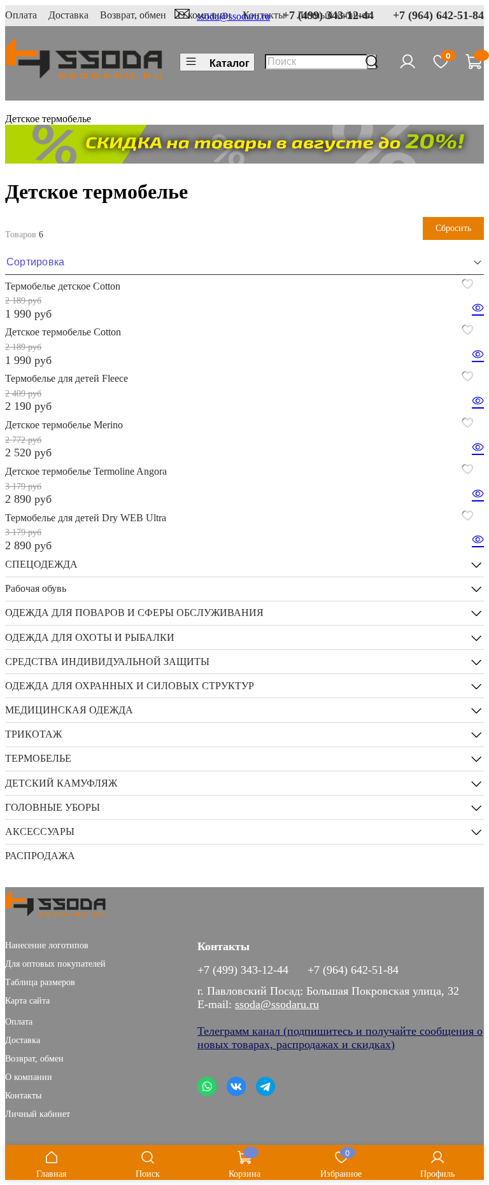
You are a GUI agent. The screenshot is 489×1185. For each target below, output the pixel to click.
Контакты (23, 1095)
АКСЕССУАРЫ (39, 831)
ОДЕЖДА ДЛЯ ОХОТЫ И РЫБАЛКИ (89, 637)
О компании (28, 1077)
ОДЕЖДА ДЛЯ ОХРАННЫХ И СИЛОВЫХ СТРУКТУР (129, 685)
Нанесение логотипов (47, 945)
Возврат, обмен (133, 15)
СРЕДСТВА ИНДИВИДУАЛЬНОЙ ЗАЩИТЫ (107, 661)
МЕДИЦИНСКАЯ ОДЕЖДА (69, 710)
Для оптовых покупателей (55, 963)
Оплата (21, 15)
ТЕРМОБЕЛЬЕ (38, 758)
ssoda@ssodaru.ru (233, 16)
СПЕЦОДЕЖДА (41, 564)
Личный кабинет (37, 1114)
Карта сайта (27, 1000)
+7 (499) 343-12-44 (328, 15)
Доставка (68, 15)
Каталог (229, 63)
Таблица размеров (40, 982)
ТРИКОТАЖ (33, 734)
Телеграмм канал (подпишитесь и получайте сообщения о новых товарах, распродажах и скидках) (340, 1038)
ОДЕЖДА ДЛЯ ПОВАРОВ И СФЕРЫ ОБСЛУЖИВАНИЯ (134, 612)
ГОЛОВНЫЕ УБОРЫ (52, 807)
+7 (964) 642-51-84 (438, 15)
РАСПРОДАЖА (40, 855)
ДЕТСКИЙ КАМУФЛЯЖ (61, 783)
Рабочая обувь (35, 588)
